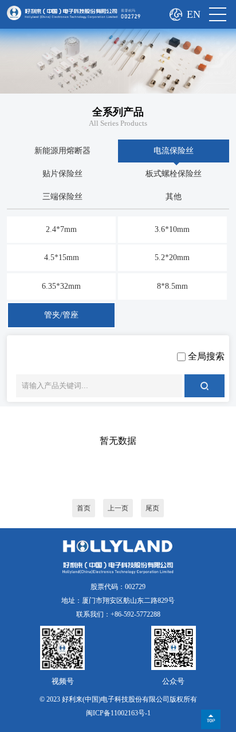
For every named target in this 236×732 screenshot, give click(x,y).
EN (193, 14)
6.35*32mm (61, 286)
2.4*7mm (61, 229)
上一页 (118, 508)
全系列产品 (118, 112)
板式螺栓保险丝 (173, 173)
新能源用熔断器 (62, 150)
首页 (84, 508)
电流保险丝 (174, 150)
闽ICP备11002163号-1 (118, 713)
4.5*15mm (61, 257)
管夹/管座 (61, 315)
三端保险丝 (62, 196)
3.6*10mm (172, 229)
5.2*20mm (172, 257)
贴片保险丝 (62, 173)
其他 (174, 196)
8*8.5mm (172, 286)
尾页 (152, 508)
